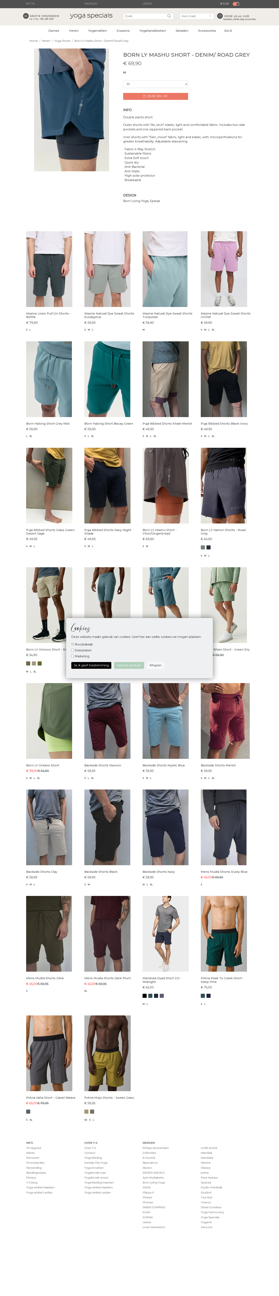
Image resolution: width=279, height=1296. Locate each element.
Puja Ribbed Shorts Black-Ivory (224, 423)
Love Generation (154, 1227)
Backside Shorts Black (100, 872)
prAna (205, 1172)
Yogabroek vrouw (96, 1177)
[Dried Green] (40, 663)
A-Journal (149, 1157)
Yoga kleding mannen (99, 1182)
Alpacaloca (150, 1162)
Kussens (123, 31)
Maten (30, 1152)
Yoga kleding (93, 1157)
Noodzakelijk (83, 644)
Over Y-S (90, 1147)
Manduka (207, 1157)
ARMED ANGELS (154, 1172)
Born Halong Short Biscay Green (108, 423)
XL (213, 329)
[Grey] (162, 996)
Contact (89, 1152)
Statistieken (83, 650)
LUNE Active (209, 1147)
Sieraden (182, 31)
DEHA (147, 1187)
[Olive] (92, 1112)
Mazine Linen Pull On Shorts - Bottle (48, 315)
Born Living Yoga (154, 1182)
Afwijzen (156, 665)
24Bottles (149, 1152)
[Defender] (86, 1112)
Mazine (206, 1162)
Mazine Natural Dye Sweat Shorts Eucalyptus (109, 315)
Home (33, 40)
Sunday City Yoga (95, 1162)
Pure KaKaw (209, 1177)
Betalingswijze (36, 1172)
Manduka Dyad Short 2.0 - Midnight (162, 980)
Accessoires (207, 31)
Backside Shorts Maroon (102, 765)
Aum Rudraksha (153, 1177)
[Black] (145, 996)
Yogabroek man (95, 1172)
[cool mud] (203, 547)
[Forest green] (150, 996)
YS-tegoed (33, 1147)
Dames (53, 31)
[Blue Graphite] (208, 547)
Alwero (147, 1167)
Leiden (147, 3)
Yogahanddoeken (153, 31)
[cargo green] (28, 663)
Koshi (146, 1212)
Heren (73, 31)
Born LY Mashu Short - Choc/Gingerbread (160, 531)
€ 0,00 (224, 3)
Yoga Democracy (212, 1212)
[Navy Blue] (156, 996)
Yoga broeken (94, 1167)
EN (28, 3)
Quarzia (206, 1182)
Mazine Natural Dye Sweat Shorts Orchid (226, 315)
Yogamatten (97, 31)
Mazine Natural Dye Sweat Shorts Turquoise (167, 315)
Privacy (31, 1177)
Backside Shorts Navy (159, 872)
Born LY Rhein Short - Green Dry (225, 649)
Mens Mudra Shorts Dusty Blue (224, 872)
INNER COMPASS (154, 1207)
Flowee (148, 1202)
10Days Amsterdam (156, 1147)
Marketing (81, 656)
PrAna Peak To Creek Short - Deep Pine (222, 980)
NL (33, 3)
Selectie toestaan (129, 665)
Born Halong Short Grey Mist (48, 423)
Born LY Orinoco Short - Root (48, 649)
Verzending (34, 1167)
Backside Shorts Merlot (218, 765)
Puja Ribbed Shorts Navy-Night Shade (107, 531)
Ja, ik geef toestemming (91, 665)
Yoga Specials (210, 1217)
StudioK (206, 1192)
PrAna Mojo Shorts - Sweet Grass (109, 1098)
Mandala (206, 1152)
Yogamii (206, 1222)
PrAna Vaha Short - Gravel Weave (50, 1098)
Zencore (206, 1227)
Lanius (147, 1222)
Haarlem (90, 3)
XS (85, 1120)
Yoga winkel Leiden (39, 1192)
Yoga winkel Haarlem (40, 1187)
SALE (228, 31)
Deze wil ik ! (157, 96)
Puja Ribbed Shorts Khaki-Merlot (167, 423)
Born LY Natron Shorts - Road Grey (223, 531)
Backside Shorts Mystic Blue (164, 765)
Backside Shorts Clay (41, 872)
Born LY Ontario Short (42, 765)
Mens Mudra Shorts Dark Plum (107, 978)
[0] (236, 7)
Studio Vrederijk (211, 1187)
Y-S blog (31, 1182)
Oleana (205, 1167)
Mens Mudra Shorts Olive (45, 978)
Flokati (147, 1197)
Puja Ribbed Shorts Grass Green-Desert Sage (51, 531)
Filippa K (148, 1192)
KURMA (148, 1217)
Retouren (32, 1157)
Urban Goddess (211, 1207)
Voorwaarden (35, 1162)
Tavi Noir (206, 1197)
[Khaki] (34, 663)
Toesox (206, 1202)
